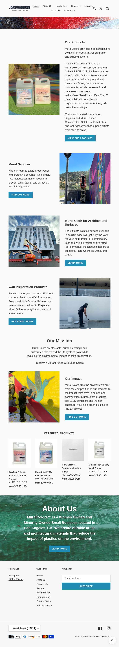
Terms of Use (43, 597)
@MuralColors (16, 579)
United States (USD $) (23, 628)
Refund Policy (43, 592)
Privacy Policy (43, 601)
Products (41, 580)
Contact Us (42, 584)
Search (40, 588)
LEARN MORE (75, 263)
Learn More (59, 549)
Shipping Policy (44, 605)
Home (39, 575)
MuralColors (88, 637)
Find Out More (20, 195)
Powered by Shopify (102, 637)
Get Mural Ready (22, 321)
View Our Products (80, 138)
